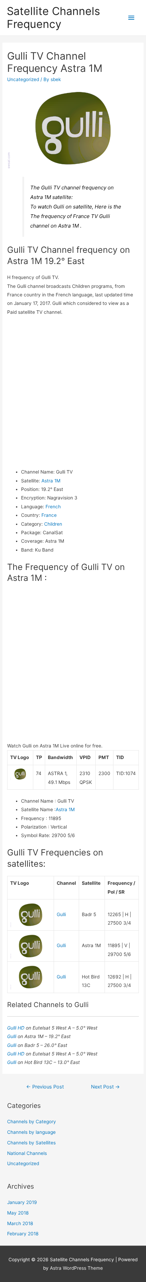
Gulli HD (16, 1028)
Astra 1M (50, 480)
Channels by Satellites (31, 1142)
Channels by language (31, 1132)
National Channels (27, 1153)
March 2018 (20, 1223)
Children (53, 524)
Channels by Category (31, 1121)
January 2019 (22, 1202)
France (49, 515)
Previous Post (45, 1087)
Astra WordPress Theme (76, 1268)
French (53, 506)
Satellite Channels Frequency (53, 17)
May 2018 (18, 1213)
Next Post (105, 1087)
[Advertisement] (73, 392)
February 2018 (22, 1233)
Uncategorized (23, 79)
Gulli (61, 914)
